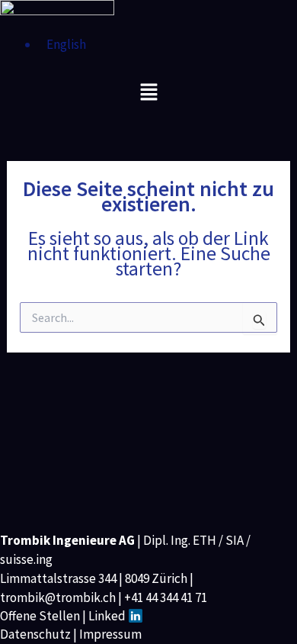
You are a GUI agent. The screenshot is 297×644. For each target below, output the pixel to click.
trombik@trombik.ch (58, 597)
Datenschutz (35, 634)
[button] (148, 92)
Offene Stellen (40, 615)
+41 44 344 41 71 (165, 597)
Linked (108, 615)
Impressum (110, 634)
